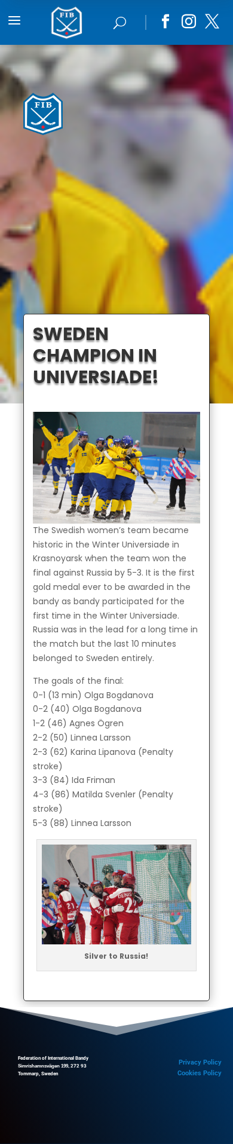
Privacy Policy (200, 1062)
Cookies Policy (199, 1073)
